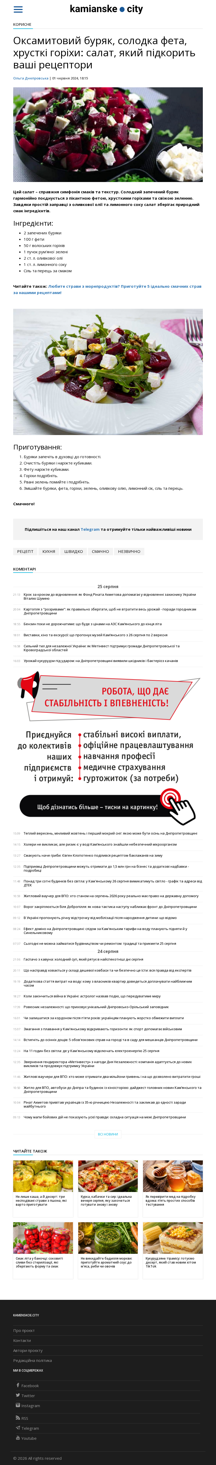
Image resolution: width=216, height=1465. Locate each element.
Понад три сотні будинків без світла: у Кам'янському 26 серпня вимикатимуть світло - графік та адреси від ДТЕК (113, 883)
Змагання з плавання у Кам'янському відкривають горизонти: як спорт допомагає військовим (103, 1029)
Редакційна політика (32, 1360)
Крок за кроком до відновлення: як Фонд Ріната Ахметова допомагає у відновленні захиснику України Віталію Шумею (110, 596)
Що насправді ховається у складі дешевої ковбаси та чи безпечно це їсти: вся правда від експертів (108, 970)
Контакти (22, 1340)
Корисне (22, 24)
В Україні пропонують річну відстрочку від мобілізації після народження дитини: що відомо (100, 918)
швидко (73, 551)
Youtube (29, 1438)
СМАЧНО (100, 551)
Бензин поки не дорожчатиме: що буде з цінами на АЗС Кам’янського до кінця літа (93, 624)
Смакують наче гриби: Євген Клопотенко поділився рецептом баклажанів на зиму (93, 855)
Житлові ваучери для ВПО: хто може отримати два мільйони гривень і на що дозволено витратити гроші (112, 1077)
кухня (48, 551)
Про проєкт (24, 1330)
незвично (129, 551)
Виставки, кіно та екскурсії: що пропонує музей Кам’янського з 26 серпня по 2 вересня (96, 635)
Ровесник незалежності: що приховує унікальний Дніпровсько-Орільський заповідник (96, 1007)
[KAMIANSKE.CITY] (107, 9)
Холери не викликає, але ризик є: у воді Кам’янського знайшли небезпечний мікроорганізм (100, 844)
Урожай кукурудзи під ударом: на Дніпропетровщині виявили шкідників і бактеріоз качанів (101, 661)
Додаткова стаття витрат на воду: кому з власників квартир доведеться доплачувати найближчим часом (108, 983)
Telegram (90, 529)
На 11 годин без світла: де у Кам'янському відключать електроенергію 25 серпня (91, 1051)
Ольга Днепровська (30, 78)
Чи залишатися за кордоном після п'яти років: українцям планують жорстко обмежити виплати (104, 1018)
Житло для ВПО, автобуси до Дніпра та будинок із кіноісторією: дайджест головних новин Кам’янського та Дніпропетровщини (113, 1090)
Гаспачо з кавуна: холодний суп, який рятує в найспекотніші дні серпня (83, 959)
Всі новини (108, 1134)
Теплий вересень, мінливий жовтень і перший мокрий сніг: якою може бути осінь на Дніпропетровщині (110, 833)
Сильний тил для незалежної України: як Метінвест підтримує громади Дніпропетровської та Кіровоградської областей (102, 648)
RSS (24, 1418)
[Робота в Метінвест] (108, 748)
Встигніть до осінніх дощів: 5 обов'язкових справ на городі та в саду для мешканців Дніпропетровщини (111, 1040)
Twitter (28, 1395)
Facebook (30, 1385)
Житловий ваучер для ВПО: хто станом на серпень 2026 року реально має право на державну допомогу (111, 896)
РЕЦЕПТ (25, 551)
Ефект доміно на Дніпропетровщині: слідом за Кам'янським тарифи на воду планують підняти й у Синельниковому (105, 931)
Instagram (30, 1405)
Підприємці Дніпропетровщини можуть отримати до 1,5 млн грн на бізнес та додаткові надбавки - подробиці (106, 868)
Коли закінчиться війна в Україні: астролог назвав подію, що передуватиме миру (92, 996)
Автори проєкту (28, 1350)
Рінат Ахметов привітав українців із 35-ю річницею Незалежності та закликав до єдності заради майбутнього (105, 1104)
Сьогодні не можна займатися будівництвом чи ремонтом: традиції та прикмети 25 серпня (100, 944)
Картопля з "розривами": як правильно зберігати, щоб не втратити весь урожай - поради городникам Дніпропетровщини (110, 611)
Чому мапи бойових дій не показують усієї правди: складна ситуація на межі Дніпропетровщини (105, 1117)
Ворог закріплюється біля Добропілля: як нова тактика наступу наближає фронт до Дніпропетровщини (110, 907)
